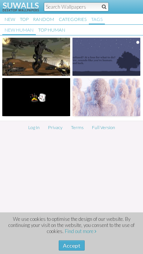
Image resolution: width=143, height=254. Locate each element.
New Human (19, 30)
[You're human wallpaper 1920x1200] (106, 57)
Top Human (51, 30)
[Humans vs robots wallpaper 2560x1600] (36, 57)
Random (43, 19)
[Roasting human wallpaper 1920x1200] (36, 97)
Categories (73, 19)
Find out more (80, 231)
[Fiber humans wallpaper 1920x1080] (106, 97)
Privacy (55, 127)
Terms (77, 127)
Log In (34, 127)
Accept (71, 245)
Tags (97, 19)
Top (24, 19)
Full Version (103, 127)
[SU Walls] (16, 6)
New (10, 19)
